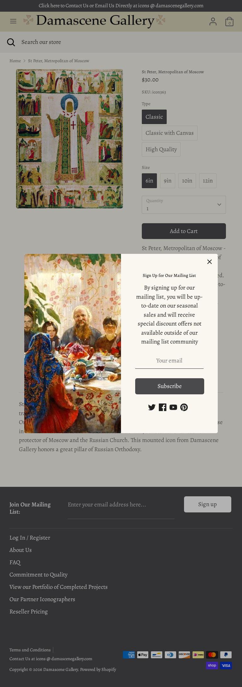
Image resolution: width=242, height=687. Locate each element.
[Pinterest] (184, 407)
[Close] (209, 262)
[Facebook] (162, 407)
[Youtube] (173, 407)
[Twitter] (152, 407)
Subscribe (170, 386)
